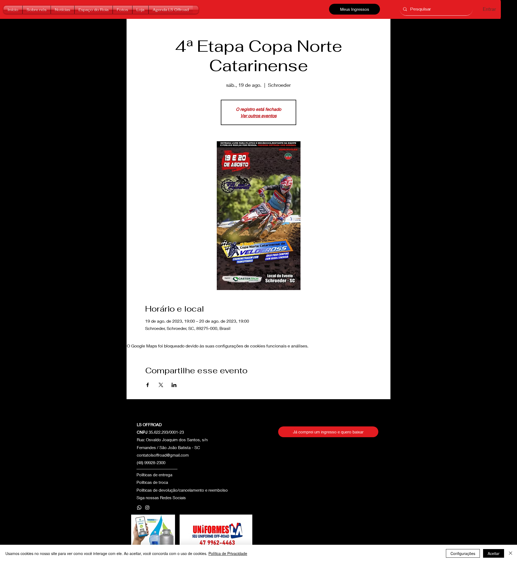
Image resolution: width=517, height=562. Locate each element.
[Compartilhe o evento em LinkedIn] (174, 385)
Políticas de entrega (154, 474)
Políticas (144, 482)
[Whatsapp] (139, 507)
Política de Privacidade (227, 553)
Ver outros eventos (258, 115)
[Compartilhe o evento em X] (160, 385)
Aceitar (493, 553)
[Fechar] (510, 553)
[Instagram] (147, 507)
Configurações (462, 553)
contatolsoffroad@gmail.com (163, 455)
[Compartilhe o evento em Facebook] (147, 385)
